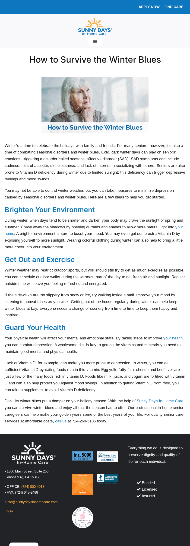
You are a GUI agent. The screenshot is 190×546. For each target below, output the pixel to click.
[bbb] (107, 476)
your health (173, 338)
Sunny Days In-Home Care (160, 401)
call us (60, 421)
